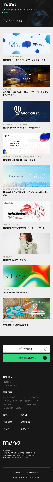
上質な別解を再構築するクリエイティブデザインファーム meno (21, 10)
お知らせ (17, 472)
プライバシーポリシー (31, 472)
